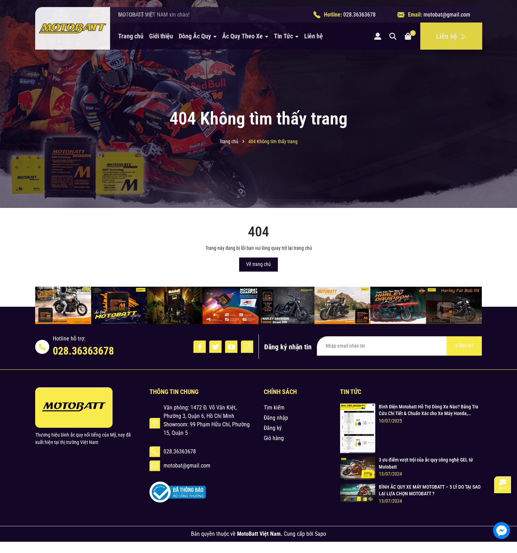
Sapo (320, 533)
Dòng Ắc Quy (195, 36)
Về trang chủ (258, 264)
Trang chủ (130, 36)
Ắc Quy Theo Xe (243, 36)
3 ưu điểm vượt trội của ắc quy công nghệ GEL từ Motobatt (426, 463)
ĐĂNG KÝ (464, 346)
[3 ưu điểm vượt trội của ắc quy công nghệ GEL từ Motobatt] (357, 468)
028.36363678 (359, 14)
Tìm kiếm (274, 407)
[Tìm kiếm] (392, 36)
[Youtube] (231, 347)
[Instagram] (247, 347)
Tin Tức (284, 36)
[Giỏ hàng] (407, 36)
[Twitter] (215, 347)
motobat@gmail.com (446, 14)
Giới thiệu (161, 36)
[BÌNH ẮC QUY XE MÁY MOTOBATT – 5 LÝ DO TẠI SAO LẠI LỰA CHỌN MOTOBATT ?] (357, 492)
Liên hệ (313, 36)
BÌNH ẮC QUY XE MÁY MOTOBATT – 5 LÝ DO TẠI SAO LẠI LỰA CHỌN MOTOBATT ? (429, 490)
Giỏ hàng (274, 438)
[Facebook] (199, 347)
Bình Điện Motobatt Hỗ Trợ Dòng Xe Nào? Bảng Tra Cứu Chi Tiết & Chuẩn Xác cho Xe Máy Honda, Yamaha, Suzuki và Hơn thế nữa (428, 410)
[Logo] (72, 28)
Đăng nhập (276, 417)
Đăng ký (273, 428)
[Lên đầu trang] (502, 509)
